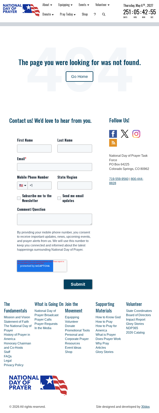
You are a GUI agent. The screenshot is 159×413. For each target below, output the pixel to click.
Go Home (79, 76)
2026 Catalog (135, 332)
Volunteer (101, 4)
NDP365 (132, 328)
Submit (78, 284)
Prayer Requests (46, 323)
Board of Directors (138, 315)
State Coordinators (139, 310)
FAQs (8, 356)
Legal (8, 360)
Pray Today (66, 14)
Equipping (64, 4)
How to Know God (108, 317)
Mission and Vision (17, 317)
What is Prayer (106, 334)
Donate (46, 14)
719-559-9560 (119, 179)
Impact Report (135, 319)
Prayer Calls (43, 319)
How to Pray (104, 321)
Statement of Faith (16, 321)
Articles (101, 347)
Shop (85, 14)
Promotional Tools (77, 330)
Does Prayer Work (108, 339)
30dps (145, 406)
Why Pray (102, 343)
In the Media (43, 328)
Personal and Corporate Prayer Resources (77, 339)
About (45, 4)
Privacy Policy (13, 365)
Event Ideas (73, 347)
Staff (7, 352)
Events (82, 4)
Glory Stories (104, 352)
